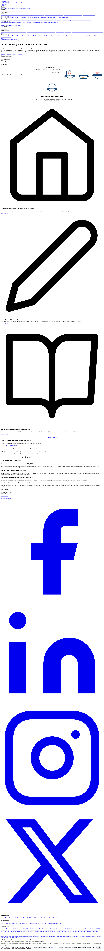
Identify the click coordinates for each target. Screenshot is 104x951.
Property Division (4, 923)
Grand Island (42, 936)
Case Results (72, 928)
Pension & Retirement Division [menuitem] (48, 32)
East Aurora (26, 936)
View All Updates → (52, 437)
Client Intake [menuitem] (18, 28)
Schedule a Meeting (5, 445)
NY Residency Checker (81, 931)
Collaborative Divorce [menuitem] (24, 15)
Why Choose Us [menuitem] (11, 8)
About (3, 6)
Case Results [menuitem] (27, 8)
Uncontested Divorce (22, 917)
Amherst (6, 936)
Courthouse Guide (34, 928)
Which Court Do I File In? (70, 931)
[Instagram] (52, 809)
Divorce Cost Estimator (78, 930)
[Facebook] (52, 602)
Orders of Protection (13, 923)
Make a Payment (78, 928)
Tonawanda (48, 936)
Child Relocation (48, 923)
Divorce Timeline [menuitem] (71, 35)
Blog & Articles (86, 928)
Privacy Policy (90, 931)
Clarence (16, 936)
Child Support (37, 917)
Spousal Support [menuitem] (4, 22)
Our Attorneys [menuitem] (4, 11)
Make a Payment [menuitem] (25, 28)
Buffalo (2, 936)
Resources (4, 29)
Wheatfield (3, 937)
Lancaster (21, 936)
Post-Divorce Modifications (28, 923)
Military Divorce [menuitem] (86, 15)
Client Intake (18, 928)
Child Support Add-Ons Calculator (17, 931)
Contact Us (21, 54)
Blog (2, 38)
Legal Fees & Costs (25, 928)
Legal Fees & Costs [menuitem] (88, 35)
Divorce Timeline (50, 928)
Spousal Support (53, 917)
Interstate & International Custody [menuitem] (46, 20)
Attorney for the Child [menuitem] (19, 20)
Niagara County (15, 937)
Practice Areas (4, 12)
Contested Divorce (5, 917)
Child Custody (30, 917)
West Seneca (65, 936)
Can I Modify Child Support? (32, 931)
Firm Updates (93, 928)
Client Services (5, 26)
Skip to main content (5, 1)
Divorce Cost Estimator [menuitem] (77, 32)
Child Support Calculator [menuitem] (6, 32)
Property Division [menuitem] (12, 22)
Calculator (7, 39)
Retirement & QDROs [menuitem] (21, 22)
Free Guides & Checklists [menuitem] (48, 35)
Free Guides (56, 928)
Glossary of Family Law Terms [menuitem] (35, 35)
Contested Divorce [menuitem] (5, 15)
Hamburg (70, 936)
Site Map (96, 931)
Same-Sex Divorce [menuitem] (78, 15)
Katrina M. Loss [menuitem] (19, 11)
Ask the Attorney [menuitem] (24, 35)
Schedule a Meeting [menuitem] (5, 28)
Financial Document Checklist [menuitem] (60, 35)
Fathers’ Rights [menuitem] (10, 20)
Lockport (53, 936)
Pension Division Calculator (45, 931)
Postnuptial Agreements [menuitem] (53, 22)
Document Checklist (64, 928)
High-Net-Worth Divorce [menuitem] (48, 15)
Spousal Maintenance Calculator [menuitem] (19, 32)
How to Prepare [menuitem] (25, 17)
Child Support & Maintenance (24, 930)
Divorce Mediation (45, 917)
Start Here (3, 5)
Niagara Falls (59, 936)
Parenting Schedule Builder (58, 931)
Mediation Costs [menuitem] (17, 17)
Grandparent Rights (39, 923)
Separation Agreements (57, 923)
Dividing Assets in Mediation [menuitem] (35, 17)
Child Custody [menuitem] (4, 20)
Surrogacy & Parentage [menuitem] (73, 20)
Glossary (7, 930)
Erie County (8, 937)
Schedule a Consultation (6, 54)
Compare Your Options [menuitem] (36, 15)
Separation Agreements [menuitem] (32, 22)
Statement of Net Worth (52, 930)
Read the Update (4, 213)
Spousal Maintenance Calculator (65, 930)
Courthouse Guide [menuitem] (80, 35)
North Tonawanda (83, 936)
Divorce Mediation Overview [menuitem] (7, 17)
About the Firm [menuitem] (4, 8)
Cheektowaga (32, 936)
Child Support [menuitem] (27, 20)
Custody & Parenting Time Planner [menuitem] (63, 32)
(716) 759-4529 (13, 39)
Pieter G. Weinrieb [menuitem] (11, 11)
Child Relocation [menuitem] (35, 20)
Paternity (20, 923)
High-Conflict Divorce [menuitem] (69, 15)
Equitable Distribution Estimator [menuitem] (34, 32)
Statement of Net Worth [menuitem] (87, 32)
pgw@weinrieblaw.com (6, 498)
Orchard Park (75, 936)
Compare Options (13, 917)
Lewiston (99, 936)
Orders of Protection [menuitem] (5, 25)
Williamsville (11, 936)
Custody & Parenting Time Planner (39, 930)
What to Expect (42, 928)
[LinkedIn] (52, 706)
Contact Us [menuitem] (12, 28)
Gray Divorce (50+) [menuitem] (58, 15)
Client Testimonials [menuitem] (19, 8)
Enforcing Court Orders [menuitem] (15, 25)
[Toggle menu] (1, 41)
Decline (99, 947)
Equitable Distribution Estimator (90, 930)
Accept (99, 946)
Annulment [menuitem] (92, 15)
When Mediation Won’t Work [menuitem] (49, 17)
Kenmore (37, 936)
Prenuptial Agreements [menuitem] (42, 22)
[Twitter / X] (52, 912)
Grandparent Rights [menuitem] (58, 20)
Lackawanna (90, 936)
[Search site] (18, 39)
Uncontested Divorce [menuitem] (14, 15)
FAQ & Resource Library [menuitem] (14, 35)
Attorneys (3, 9)
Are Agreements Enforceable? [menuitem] (62, 17)
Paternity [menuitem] (65, 20)
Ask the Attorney (13, 930)
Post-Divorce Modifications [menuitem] (84, 20)
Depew (94, 936)
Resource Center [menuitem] (4, 35)
